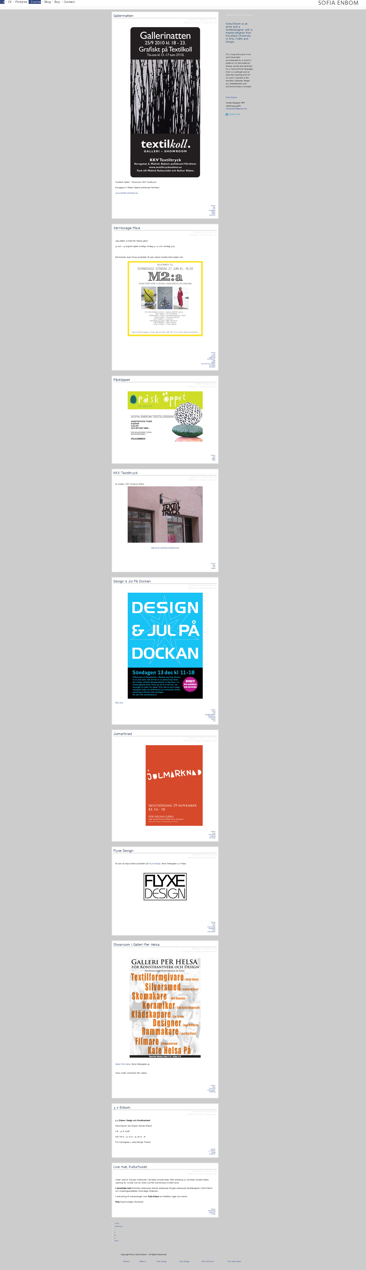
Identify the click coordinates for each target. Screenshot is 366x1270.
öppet (213, 458)
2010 (214, 207)
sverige (213, 1214)
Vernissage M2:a (127, 228)
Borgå (213, 1152)
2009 (213, 711)
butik (213, 924)
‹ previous (118, 1226)
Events (213, 205)
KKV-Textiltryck (208, 1261)
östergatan (212, 928)
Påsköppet (122, 380)
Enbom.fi (126, 1261)
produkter (212, 367)
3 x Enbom (122, 1107)
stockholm (212, 1212)
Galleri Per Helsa (122, 1064)
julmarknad (212, 717)
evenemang (211, 1210)
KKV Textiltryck (126, 473)
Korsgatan (212, 210)
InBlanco (142, 1261)
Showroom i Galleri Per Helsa (137, 944)
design (213, 356)
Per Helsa (212, 365)
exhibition (212, 1154)
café (214, 713)
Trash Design (161, 1261)
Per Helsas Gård (234, 1261)
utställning (212, 1091)
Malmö (213, 212)
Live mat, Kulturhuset (130, 1167)
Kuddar (213, 362)
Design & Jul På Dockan (132, 581)
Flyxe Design (123, 851)
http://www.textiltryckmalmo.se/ (165, 548)
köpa (214, 360)
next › (116, 1241)
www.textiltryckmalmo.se (126, 193)
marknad (212, 836)
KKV (214, 209)
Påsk (214, 460)
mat (214, 721)
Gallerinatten (123, 16)
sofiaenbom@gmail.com (236, 108)
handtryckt (212, 357)
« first (116, 1223)
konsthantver (211, 359)
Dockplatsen (211, 716)
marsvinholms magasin (208, 363)
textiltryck (212, 215)
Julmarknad (123, 734)
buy (214, 925)
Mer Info (119, 703)
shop (213, 930)
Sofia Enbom (211, 931)
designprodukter (210, 714)
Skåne (213, 213)
